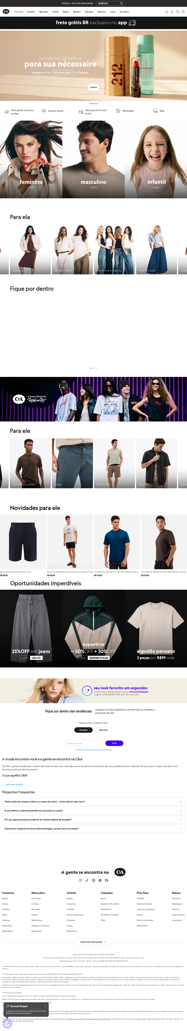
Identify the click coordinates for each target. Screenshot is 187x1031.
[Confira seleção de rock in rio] (93, 420)
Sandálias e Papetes (109, 915)
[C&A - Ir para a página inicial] (6, 12)
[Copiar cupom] (121, 3)
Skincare (176, 909)
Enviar (114, 743)
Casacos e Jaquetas (146, 909)
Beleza (66, 12)
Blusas (5, 898)
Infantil (55, 12)
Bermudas (35, 909)
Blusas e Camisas (144, 904)
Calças (5, 904)
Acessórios (177, 920)
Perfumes (176, 898)
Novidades (124, 12)
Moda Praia (7, 925)
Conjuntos (71, 904)
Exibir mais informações (91, 942)
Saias (4, 915)
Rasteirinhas (106, 909)
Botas (103, 898)
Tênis (103, 920)
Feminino (31, 12)
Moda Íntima (7, 931)
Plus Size (142, 893)
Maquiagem (177, 904)
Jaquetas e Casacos (40, 925)
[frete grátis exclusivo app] (93, 28)
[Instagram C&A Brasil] (80, 880)
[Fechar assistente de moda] (45, 1006)
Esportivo (101, 12)
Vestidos (6, 909)
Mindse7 (76, 12)
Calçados (89, 12)
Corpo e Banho (178, 915)
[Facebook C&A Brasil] (106, 880)
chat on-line (141, 1019)
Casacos (6, 920)
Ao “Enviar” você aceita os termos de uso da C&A (94, 750)
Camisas (35, 904)
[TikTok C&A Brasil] (87, 880)
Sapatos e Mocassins (110, 904)
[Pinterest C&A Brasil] (93, 880)
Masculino (43, 12)
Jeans (112, 12)
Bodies (70, 898)
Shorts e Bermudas (75, 915)
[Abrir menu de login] (172, 11)
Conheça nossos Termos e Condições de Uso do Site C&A (88, 1019)
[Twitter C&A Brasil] (100, 880)
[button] (166, 11)
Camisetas (36, 898)
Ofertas (17, 12)
